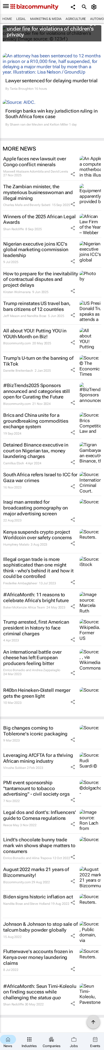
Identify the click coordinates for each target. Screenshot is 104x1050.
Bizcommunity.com (17, 343)
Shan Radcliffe (13, 229)
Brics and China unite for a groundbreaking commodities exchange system (35, 420)
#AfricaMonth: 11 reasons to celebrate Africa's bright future (36, 597)
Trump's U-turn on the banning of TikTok (38, 361)
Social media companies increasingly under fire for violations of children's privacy (52, 29)
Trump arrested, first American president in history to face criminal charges (36, 627)
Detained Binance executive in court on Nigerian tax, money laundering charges (35, 450)
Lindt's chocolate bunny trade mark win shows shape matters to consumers (39, 845)
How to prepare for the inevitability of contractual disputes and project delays (40, 279)
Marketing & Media (45, 19)
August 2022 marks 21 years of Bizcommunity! (36, 872)
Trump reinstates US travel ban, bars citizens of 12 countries (36, 306)
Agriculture (76, 19)
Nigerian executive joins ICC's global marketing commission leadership (35, 249)
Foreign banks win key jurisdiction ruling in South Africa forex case (51, 113)
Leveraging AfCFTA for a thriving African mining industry (38, 758)
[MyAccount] (95, 7)
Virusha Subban (14, 768)
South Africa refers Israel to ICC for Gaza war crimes (40, 477)
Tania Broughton (22, 89)
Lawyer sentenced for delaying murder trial (51, 80)
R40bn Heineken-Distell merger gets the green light (36, 693)
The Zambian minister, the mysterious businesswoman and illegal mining (38, 192)
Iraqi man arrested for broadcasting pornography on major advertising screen (35, 507)
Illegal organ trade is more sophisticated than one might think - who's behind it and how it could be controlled (38, 567)
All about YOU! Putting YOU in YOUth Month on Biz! (34, 333)
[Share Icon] (72, 174)
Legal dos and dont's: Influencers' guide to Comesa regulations (39, 815)
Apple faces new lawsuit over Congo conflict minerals (34, 161)
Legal (21, 19)
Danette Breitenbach (18, 370)
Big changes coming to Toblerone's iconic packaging (35, 730)
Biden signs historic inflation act (38, 896)
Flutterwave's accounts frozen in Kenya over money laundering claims (38, 957)
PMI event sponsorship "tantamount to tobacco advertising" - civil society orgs (36, 788)
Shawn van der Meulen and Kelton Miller (39, 124)
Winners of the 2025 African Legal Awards (39, 219)
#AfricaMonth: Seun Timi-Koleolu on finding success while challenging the (39, 991)
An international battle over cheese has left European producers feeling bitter (32, 657)
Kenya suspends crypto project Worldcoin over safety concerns (37, 535)
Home (7, 19)
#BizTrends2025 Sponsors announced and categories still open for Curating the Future (36, 391)
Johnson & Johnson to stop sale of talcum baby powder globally (40, 927)
